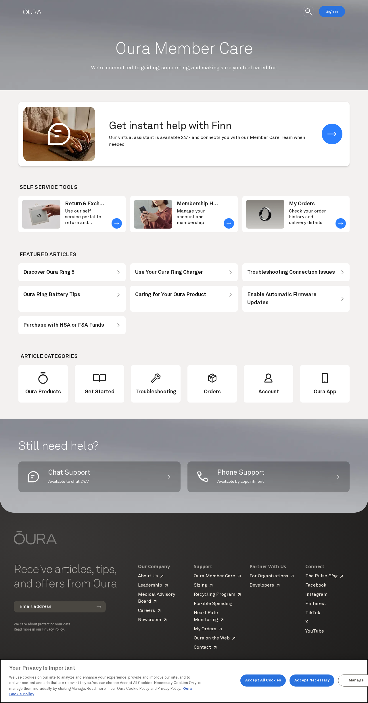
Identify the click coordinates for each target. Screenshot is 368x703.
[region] (184, 681)
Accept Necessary (311, 680)
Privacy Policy (53, 629)
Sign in (332, 11)
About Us (148, 576)
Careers (146, 610)
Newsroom (149, 620)
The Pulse (321, 576)
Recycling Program (214, 594)
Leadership (150, 585)
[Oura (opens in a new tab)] (32, 11)
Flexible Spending (213, 604)
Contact (202, 647)
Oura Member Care (214, 576)
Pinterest (315, 604)
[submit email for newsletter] (98, 606)
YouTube (314, 631)
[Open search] (308, 11)
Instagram (316, 594)
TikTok (312, 613)
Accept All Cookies (263, 680)
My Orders (205, 629)
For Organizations (269, 576)
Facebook (315, 585)
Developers (262, 585)
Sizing (200, 585)
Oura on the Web (212, 638)
